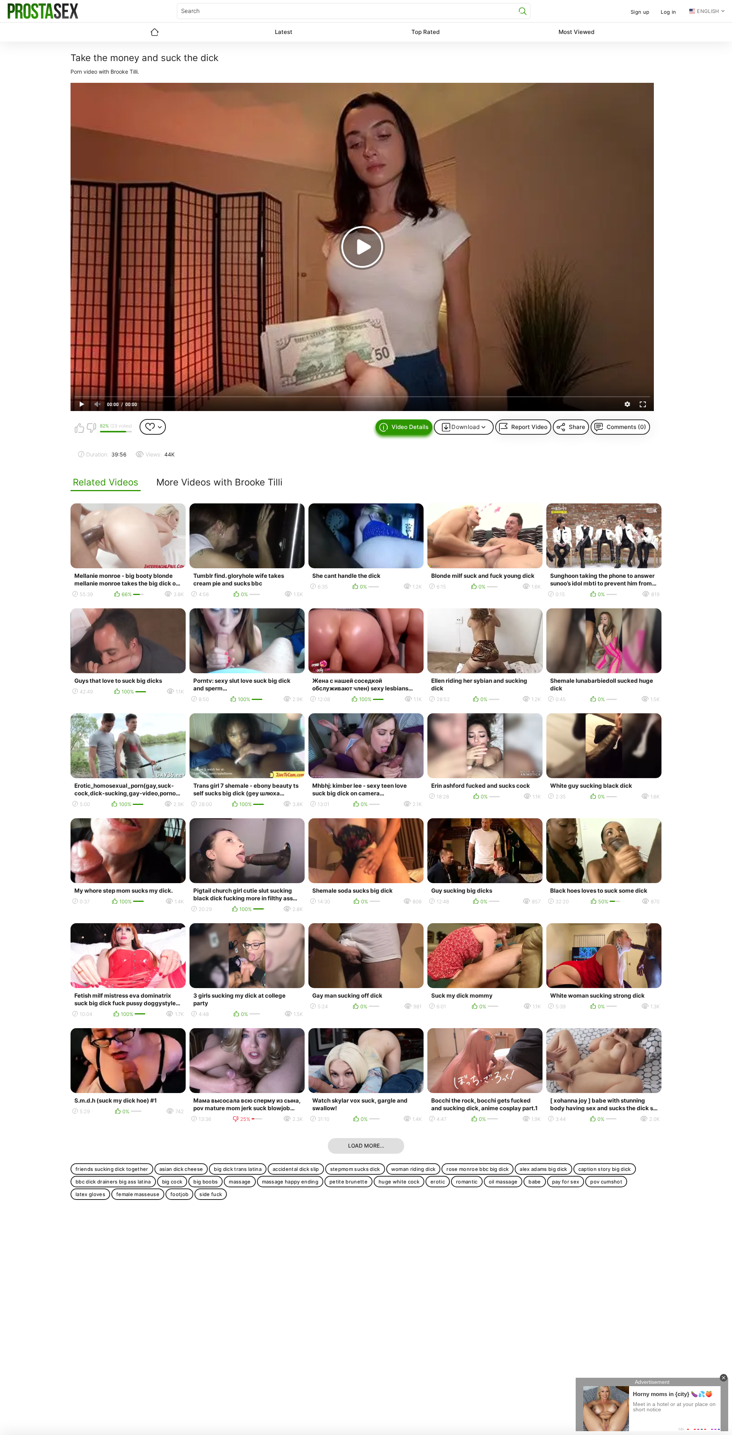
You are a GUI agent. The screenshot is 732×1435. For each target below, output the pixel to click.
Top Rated (425, 31)
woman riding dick (413, 1169)
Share (577, 426)
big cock (172, 1182)
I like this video (79, 428)
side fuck (210, 1194)
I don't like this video (91, 428)
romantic (467, 1182)
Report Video (529, 426)
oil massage (503, 1182)
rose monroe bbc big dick (477, 1169)
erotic (437, 1182)
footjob (179, 1194)
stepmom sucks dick (355, 1169)
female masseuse (137, 1194)
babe (534, 1182)
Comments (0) (626, 426)
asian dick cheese (181, 1169)
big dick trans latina (238, 1169)
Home (154, 32)
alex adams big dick (543, 1169)
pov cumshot (606, 1182)
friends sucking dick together (111, 1169)
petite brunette (348, 1182)
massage (239, 1182)
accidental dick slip (296, 1169)
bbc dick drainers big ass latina (113, 1182)
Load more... (366, 1145)
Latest (283, 31)
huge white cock (399, 1182)
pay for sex (566, 1182)
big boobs (205, 1182)
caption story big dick (604, 1169)
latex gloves (90, 1194)
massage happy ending (290, 1182)
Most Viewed (576, 31)
